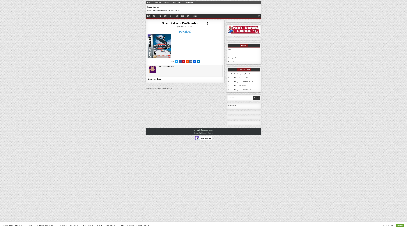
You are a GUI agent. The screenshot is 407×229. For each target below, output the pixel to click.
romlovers (181, 27)
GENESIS (195, 16)
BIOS (148, 16)
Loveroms (167, 2)
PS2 (165, 16)
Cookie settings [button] (388, 225)
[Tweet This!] (176, 61)
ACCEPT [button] (400, 225)
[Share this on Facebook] (180, 61)
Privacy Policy (177, 2)
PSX (160, 16)
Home (148, 2)
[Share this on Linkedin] (198, 61)
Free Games (232, 105)
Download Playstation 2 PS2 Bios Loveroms (242, 90)
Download (185, 31)
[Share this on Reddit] (187, 61)
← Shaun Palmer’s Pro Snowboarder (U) (159, 88)
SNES (182, 16)
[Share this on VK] (190, 61)
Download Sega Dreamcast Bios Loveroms (242, 78)
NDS (171, 16)
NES (188, 16)
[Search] (259, 16)
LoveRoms (153, 7)
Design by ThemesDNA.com (203, 133)
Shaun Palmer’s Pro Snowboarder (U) (185, 23)
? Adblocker (157, 2)
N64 (177, 16)
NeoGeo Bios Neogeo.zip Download (240, 74)
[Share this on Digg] (194, 61)
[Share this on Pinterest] (183, 61)
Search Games (189, 2)
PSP (154, 16)
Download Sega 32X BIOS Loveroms (240, 86)
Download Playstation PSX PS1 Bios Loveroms (243, 82)
